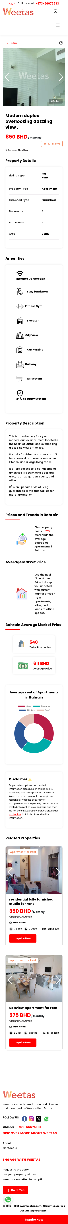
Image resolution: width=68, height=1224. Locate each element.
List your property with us (19, 1174)
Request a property (16, 1169)
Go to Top (17, 1190)
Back (13, 43)
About (7, 1143)
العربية (12, 3)
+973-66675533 (47, 3)
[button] (61, 77)
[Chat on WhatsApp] (8, 1199)
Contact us (10, 1148)
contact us (15, 814)
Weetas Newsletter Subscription (24, 1179)
